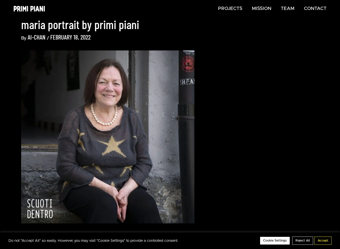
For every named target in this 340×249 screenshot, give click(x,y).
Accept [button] (323, 240)
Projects (230, 8)
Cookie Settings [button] (275, 240)
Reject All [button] (302, 240)
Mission (261, 8)
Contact (315, 8)
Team (287, 8)
